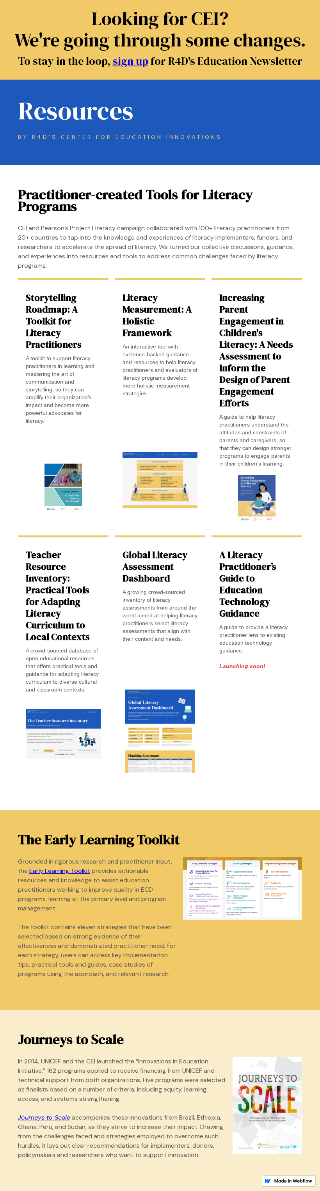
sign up (130, 60)
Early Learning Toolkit (59, 871)
